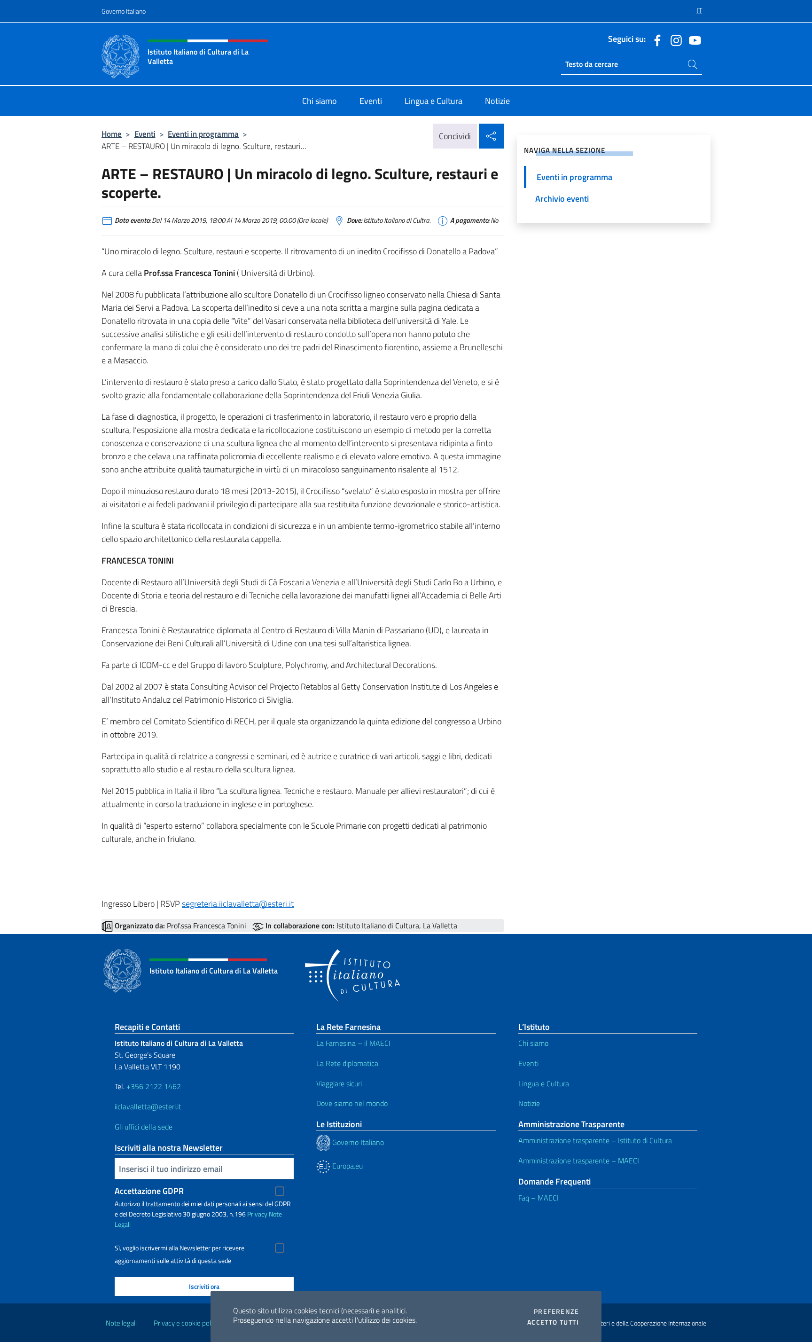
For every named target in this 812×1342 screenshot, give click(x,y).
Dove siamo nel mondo (352, 1103)
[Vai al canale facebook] (655, 39)
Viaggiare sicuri (339, 1083)
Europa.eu (346, 1165)
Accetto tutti (553, 1322)
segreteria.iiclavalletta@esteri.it (238, 903)
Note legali (121, 1323)
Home (112, 134)
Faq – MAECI (538, 1197)
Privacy (257, 1214)
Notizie (529, 1103)
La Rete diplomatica (347, 1063)
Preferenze (556, 1311)
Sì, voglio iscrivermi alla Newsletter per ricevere (179, 1248)
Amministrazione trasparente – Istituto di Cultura (595, 1140)
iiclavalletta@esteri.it (148, 1106)
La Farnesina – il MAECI (353, 1043)
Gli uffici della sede (143, 1126)
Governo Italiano (124, 11)
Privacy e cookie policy (186, 1323)
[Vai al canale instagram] (673, 39)
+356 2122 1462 (153, 1086)
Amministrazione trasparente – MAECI (578, 1160)
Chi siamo (533, 1043)
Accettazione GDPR (149, 1191)
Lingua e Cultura (543, 1083)
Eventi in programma (203, 134)
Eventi (145, 134)
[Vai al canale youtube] (692, 39)
